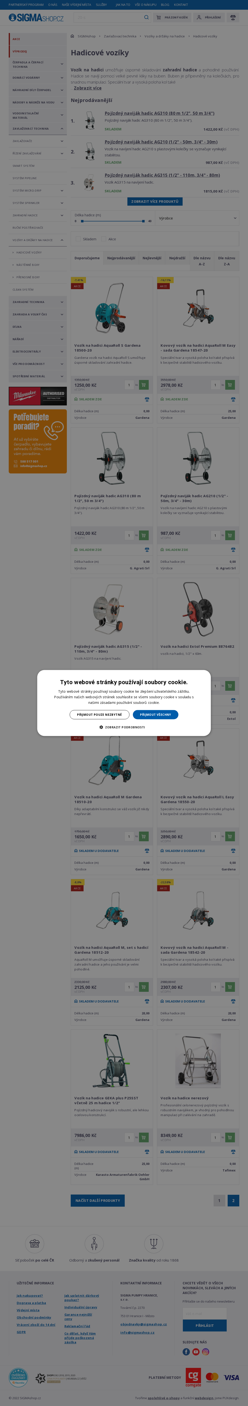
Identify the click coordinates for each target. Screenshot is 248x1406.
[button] (124, 727)
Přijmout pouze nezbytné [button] (99, 715)
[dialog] (124, 703)
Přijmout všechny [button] (155, 715)
